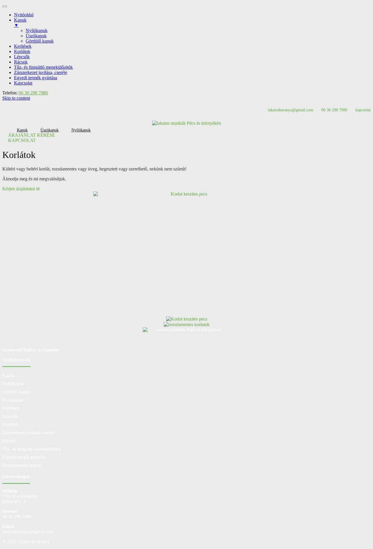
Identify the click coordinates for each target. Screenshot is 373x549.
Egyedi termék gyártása (23, 457)
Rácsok (9, 440)
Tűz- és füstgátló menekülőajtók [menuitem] (43, 67)
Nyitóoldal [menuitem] (24, 14)
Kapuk (8, 375)
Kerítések (11, 408)
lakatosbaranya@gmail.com (290, 110)
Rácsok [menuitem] (21, 61)
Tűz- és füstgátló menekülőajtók (31, 448)
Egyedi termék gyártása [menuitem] (35, 77)
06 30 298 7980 (33, 92)
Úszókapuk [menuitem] (36, 35)
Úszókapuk (12, 399)
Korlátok (10, 424)
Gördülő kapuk (16, 391)
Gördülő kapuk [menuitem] (40, 40)
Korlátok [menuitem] (22, 51)
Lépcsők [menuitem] (22, 56)
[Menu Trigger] (4, 6)
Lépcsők (10, 416)
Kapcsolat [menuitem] (23, 82)
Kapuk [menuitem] (20, 22)
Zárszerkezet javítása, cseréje (28, 432)
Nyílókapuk (81, 130)
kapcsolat (363, 110)
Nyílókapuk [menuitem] (36, 30)
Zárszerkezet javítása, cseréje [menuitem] (40, 72)
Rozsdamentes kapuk (21, 465)
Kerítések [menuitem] (22, 46)
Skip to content (16, 98)
